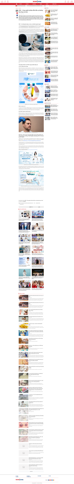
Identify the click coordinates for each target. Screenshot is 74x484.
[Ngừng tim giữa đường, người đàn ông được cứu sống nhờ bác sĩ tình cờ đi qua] (23, 467)
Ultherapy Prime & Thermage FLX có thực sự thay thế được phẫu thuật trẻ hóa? (38, 254)
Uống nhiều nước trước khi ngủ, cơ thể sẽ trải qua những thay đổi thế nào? (54, 30)
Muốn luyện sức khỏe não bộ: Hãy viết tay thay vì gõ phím (54, 49)
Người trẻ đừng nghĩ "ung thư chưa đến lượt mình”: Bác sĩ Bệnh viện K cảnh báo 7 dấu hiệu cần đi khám (54, 72)
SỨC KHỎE (30, 340)
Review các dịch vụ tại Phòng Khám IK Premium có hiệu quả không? (54, 118)
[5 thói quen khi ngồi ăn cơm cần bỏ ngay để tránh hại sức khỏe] (23, 369)
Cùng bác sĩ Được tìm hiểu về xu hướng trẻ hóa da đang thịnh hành (24, 266)
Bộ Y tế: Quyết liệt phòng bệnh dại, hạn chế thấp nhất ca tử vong (54, 11)
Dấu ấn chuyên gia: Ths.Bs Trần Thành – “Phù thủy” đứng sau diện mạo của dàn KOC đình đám (24, 243)
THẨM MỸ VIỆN (48, 103)
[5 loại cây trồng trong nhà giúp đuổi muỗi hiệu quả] (23, 453)
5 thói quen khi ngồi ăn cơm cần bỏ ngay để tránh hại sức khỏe (54, 34)
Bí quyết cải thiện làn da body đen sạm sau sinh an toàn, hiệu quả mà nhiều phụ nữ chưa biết (54, 114)
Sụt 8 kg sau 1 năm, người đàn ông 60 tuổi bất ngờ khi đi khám (54, 19)
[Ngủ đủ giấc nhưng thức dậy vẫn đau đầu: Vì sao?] (23, 319)
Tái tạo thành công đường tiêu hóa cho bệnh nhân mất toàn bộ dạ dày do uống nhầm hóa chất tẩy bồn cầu (36, 331)
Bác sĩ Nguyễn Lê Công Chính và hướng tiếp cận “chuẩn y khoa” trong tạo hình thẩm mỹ (54, 110)
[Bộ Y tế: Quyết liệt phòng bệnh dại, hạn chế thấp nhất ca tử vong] (23, 312)
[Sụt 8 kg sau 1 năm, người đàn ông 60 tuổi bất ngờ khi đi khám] (23, 348)
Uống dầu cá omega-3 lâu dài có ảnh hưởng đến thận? (54, 15)
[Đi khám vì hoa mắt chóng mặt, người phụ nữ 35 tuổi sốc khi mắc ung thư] (47, 76)
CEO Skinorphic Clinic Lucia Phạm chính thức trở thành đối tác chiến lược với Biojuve (38, 278)
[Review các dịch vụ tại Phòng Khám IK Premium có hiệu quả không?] (47, 118)
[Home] (17, 13)
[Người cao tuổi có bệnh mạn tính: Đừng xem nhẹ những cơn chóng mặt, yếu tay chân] (23, 355)
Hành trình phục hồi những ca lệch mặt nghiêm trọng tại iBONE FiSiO (54, 106)
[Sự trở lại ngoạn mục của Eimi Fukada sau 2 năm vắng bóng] (47, 99)
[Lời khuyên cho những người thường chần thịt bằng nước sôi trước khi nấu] (23, 418)
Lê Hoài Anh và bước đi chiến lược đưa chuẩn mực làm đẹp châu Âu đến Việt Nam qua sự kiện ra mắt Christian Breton (37, 266)
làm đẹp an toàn (21, 204)
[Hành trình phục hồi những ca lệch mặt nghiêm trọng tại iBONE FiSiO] (47, 106)
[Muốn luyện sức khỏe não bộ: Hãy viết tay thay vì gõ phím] (23, 298)
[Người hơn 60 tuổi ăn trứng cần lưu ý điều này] (23, 446)
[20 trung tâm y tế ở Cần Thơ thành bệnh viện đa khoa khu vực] (23, 397)
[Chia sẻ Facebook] (17, 15)
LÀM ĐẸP (47, 84)
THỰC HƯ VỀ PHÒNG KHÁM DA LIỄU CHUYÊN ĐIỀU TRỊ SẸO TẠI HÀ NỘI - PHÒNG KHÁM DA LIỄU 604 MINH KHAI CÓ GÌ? (38, 220)
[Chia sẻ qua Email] (17, 17)
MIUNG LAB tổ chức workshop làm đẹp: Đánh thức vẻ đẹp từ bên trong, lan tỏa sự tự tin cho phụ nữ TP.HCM (24, 289)
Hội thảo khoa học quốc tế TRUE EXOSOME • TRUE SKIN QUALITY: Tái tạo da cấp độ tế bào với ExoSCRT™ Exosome (24, 231)
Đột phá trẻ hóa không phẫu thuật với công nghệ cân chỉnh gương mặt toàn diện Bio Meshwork (24, 220)
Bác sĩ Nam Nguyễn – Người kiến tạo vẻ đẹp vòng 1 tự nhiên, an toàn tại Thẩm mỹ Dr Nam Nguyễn (24, 254)
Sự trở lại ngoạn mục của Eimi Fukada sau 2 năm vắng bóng (38, 231)
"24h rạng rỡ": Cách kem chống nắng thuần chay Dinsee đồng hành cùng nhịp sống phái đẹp (24, 278)
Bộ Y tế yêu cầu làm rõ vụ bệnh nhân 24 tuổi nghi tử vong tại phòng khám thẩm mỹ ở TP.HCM (54, 80)
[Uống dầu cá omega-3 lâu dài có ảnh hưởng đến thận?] (23, 326)
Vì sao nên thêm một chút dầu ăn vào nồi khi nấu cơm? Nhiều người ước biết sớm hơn (54, 38)
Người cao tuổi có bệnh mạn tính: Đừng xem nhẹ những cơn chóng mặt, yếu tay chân (54, 68)
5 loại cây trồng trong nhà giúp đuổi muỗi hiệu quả (36, 450)
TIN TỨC (30, 311)
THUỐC (29, 354)
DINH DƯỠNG (30, 297)
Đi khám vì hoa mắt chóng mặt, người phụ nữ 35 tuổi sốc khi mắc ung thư (54, 76)
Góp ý (17, 10)
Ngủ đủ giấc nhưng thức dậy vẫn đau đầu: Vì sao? (36, 316)
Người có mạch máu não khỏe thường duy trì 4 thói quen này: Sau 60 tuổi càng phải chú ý (54, 42)
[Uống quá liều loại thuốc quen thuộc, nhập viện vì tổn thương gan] (23, 404)
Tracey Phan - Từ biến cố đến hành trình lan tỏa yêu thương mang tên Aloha (37, 289)
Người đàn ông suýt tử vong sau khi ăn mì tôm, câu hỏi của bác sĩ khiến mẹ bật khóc (54, 23)
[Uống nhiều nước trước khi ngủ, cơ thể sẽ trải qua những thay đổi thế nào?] (23, 341)
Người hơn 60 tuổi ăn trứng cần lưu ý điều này (35, 443)
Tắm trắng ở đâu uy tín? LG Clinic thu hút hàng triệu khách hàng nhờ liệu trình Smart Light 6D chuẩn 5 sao (38, 243)
